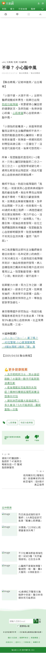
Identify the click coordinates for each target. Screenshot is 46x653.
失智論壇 (22, 8)
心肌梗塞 (18, 113)
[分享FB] (6, 14)
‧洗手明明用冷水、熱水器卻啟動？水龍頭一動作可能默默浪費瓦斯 (21, 378)
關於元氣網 (12, 638)
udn (3, 62)
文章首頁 (27, 642)
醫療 (33, 8)
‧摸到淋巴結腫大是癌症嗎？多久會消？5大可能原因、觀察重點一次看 (22, 405)
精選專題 (34, 638)
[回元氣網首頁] (10, 3)
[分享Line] (17, 14)
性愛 (16, 62)
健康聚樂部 (23, 638)
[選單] (42, 3)
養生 (12, 8)
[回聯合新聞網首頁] (3, 3)
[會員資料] (38, 3)
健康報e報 (25, 626)
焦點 (4, 8)
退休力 (18, 642)
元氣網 (10, 62)
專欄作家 (36, 642)
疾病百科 (9, 642)
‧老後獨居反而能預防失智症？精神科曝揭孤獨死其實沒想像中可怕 (21, 391)
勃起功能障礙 (10, 104)
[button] (42, 9)
